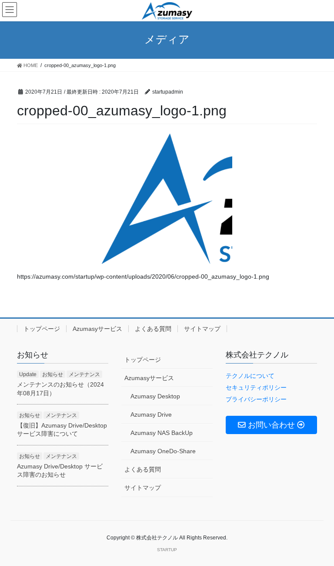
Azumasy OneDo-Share (163, 451)
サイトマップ (202, 328)
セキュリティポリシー (256, 387)
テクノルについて (250, 375)
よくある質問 (153, 328)
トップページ (41, 328)
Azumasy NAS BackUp (161, 432)
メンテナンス (84, 374)
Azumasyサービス (97, 328)
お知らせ (52, 374)
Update (28, 374)
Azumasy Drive (151, 414)
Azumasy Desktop (155, 396)
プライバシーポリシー (256, 399)
